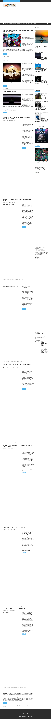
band (4, 705)
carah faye (6, 705)
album (4, 361)
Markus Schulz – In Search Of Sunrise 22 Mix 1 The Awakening (31, 0)
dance (4, 56)
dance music (5, 606)
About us (30, 711)
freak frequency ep (19, 606)
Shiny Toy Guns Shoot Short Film (10, 690)
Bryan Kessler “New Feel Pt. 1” (9, 91)
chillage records (8, 361)
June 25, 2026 (44, 64)
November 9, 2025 (44, 93)
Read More (5, 112)
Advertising (26, 713)
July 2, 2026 (43, 53)
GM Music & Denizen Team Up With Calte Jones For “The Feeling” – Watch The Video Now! (18, 31)
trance (20, 442)
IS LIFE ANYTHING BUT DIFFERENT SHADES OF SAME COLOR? (17, 364)
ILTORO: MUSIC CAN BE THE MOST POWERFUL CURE (14, 527)
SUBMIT (31, 23)
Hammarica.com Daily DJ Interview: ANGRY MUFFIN (14, 608)
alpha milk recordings (6, 687)
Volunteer (21, 713)
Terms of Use (20, 711)
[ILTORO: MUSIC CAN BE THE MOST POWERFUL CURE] (12, 531)
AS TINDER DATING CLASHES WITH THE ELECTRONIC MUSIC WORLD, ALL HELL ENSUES (16, 118)
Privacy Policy (26, 711)
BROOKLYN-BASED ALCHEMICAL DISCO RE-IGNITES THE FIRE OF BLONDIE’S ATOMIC (17, 446)
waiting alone (4, 706)
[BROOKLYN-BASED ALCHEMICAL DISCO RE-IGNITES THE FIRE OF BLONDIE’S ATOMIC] (12, 449)
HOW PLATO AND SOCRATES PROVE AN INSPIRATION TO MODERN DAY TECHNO (18, 200)
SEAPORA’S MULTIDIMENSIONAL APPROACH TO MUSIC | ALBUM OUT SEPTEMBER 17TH (17, 282)
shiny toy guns (30, 705)
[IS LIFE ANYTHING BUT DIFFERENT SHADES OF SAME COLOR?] (12, 367)
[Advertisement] (25, 15)
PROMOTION (28, 23)
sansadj (18, 442)
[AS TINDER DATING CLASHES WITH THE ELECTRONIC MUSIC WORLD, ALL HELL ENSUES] (12, 121)
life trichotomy (17, 279)
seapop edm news (16, 361)
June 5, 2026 (44, 76)
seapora (21, 361)
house (11, 442)
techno (20, 279)
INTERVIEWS (11, 23)
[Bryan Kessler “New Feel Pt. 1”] (12, 94)
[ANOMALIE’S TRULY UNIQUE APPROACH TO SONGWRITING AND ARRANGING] (12, 63)
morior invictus (14, 442)
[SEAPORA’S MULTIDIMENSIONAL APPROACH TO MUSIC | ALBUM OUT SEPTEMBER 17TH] (12, 286)
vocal (22, 279)
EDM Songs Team (13, 33)
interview (24, 687)
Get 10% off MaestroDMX (41, 128)
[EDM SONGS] (3, 23)
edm (13, 705)
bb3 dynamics (5, 279)
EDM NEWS (6, 23)
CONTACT (34, 23)
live (23, 705)
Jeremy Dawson (20, 705)
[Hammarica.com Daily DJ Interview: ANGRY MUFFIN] (12, 612)
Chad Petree (10, 705)
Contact (30, 713)
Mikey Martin (25, 705)
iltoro (23, 606)
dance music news (10, 606)
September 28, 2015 (38, 331)
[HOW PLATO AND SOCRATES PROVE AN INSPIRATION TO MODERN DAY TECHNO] (12, 204)
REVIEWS (19, 23)
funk (7, 88)
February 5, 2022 (38, 161)
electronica (7, 56)
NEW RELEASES (15, 23)
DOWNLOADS (23, 23)
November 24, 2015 (38, 247)
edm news (9, 279)
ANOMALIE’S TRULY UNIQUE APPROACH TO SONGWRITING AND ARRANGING (17, 59)
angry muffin (12, 687)
